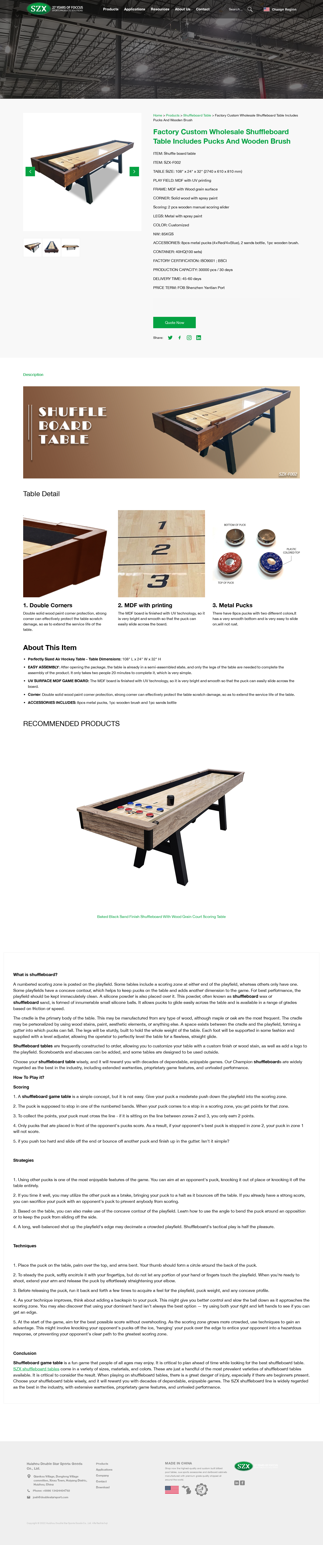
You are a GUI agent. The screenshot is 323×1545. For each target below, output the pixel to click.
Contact (203, 9)
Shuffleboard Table (197, 115)
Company (102, 1475)
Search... (236, 9)
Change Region (284, 9)
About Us (182, 9)
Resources (160, 9)
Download (102, 1487)
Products (110, 9)
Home (157, 115)
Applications (134, 9)
